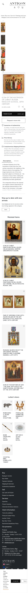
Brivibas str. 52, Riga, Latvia (12, 553)
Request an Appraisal (8, 495)
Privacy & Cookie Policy (8, 515)
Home (2, 15)
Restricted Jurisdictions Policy (10, 523)
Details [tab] (16, 161)
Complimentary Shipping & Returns (14, 146)
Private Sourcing (6, 504)
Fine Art (13, 15)
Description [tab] (7, 161)
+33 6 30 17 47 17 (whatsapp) (13, 540)
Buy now (7, 15)
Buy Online (5, 478)
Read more (6, 589)
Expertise (4, 501)
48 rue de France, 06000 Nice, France (15, 538)
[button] (3, 71)
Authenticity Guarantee (8, 486)
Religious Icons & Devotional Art (10, 17)
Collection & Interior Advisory (10, 507)
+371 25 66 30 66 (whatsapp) (13, 555)
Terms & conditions (7, 513)
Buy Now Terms (6, 521)
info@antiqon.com (9, 542)
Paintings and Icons (21, 15)
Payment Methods (7, 481)
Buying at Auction (7, 476)
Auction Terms (6, 518)
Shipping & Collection (8, 484)
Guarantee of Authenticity (12, 125)
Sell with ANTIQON (7, 493)
